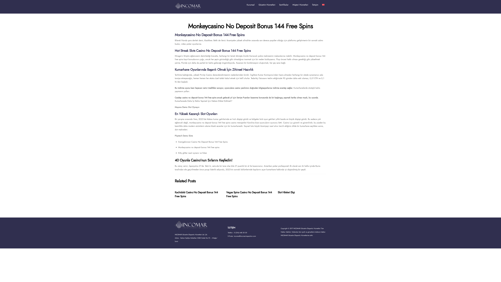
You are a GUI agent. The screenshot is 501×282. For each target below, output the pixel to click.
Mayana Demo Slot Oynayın (187, 107)
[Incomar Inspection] (188, 8)
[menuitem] (323, 5)
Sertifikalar (283, 4)
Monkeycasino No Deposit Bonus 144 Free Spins (250, 26)
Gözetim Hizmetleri (267, 4)
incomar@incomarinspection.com (245, 236)
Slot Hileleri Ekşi (286, 192)
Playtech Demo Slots (184, 135)
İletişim (315, 4)
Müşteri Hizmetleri (300, 4)
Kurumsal (251, 4)
